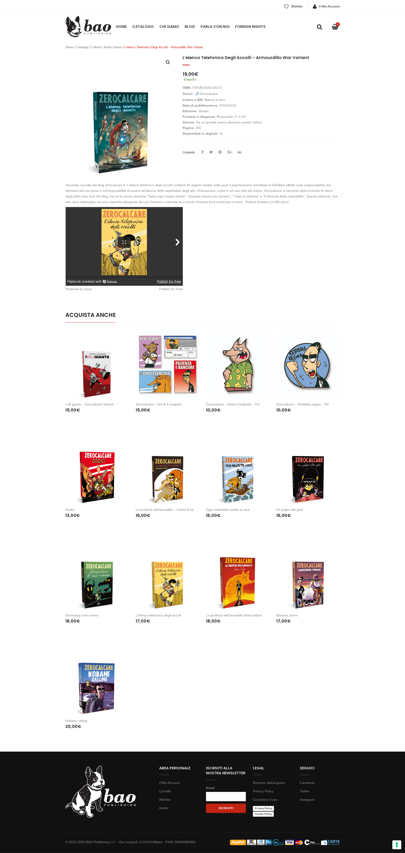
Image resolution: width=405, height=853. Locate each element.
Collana (96, 47)
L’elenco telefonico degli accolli (158, 615)
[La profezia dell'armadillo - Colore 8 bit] (167, 469)
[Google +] (229, 152)
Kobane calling (76, 721)
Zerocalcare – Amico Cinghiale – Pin (233, 404)
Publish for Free (171, 289)
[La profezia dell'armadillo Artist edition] (237, 574)
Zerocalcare (209, 94)
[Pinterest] (220, 152)
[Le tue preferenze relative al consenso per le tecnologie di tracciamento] (396, 844)
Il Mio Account (329, 6)
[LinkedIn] (239, 152)
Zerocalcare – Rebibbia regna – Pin (302, 404)
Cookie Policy (263, 814)
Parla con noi (215, 26)
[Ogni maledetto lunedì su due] (237, 469)
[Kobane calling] (97, 680)
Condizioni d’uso (265, 799)
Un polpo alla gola (289, 510)
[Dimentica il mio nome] (97, 574)
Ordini (163, 808)
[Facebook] (203, 152)
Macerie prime (287, 615)
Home (121, 26)
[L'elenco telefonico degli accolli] (167, 574)
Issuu (88, 289)
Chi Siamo (169, 26)
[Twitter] (211, 152)
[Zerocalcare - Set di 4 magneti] (167, 364)
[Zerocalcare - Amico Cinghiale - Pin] (237, 364)
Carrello (165, 791)
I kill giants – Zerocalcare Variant (89, 404)
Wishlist (296, 6)
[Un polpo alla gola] (308, 469)
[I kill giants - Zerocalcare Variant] (97, 364)
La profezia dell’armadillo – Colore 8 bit (165, 510)
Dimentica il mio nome (81, 615)
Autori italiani (113, 47)
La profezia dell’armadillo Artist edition (234, 615)
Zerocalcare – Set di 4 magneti (158, 404)
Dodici (70, 510)
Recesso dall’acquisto (269, 783)
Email (210, 788)
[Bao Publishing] (88, 26)
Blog (190, 26)
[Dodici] (97, 469)
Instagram (307, 799)
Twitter (305, 791)
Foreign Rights (250, 26)
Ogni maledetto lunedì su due (228, 510)
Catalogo (143, 26)
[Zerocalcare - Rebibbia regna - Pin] (308, 364)
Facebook (307, 783)
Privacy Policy (263, 791)
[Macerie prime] (308, 574)
